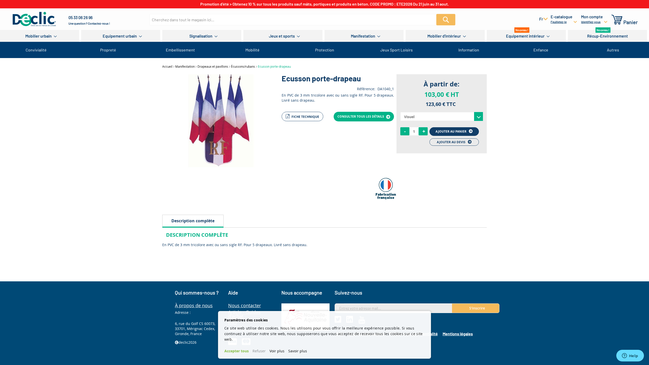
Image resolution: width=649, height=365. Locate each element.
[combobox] (295, 19)
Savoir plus (297, 351)
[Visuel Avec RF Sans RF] (441, 116)
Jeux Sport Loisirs (396, 49)
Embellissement (180, 49)
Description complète (192, 221)
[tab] (193, 221)
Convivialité (36, 49)
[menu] (324, 36)
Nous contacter (244, 305)
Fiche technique (305, 117)
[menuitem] (39, 36)
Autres (613, 49)
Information (468, 49)
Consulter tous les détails (361, 116)
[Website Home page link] (34, 19)
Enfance (540, 49)
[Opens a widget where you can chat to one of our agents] (630, 356)
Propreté (108, 49)
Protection (324, 49)
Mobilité (252, 49)
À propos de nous (194, 305)
